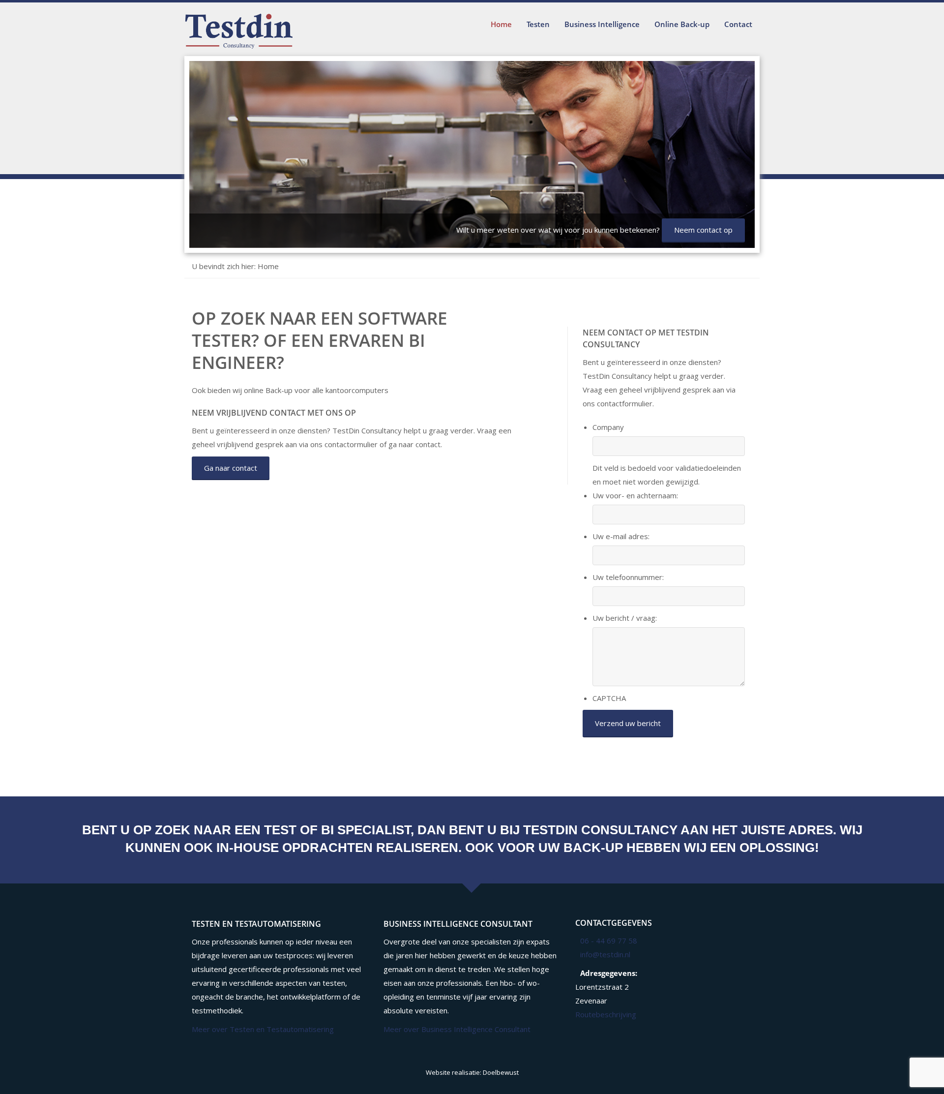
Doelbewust (501, 1072)
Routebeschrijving (605, 1014)
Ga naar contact (230, 468)
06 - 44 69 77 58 (608, 940)
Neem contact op (703, 230)
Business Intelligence (602, 24)
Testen (538, 24)
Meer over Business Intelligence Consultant (457, 1029)
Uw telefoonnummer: (628, 577)
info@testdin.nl (605, 954)
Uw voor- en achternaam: (635, 495)
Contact (738, 24)
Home (501, 24)
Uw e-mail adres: (620, 536)
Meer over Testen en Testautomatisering (263, 1029)
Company (608, 427)
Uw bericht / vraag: (624, 618)
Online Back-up (681, 24)
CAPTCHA (609, 698)
